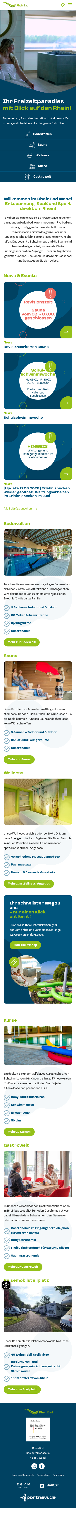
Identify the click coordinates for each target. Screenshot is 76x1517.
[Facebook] (42, 1466)
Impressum (58, 1475)
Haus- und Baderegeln (23, 1475)
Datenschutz (43, 1475)
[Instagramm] (34, 1466)
